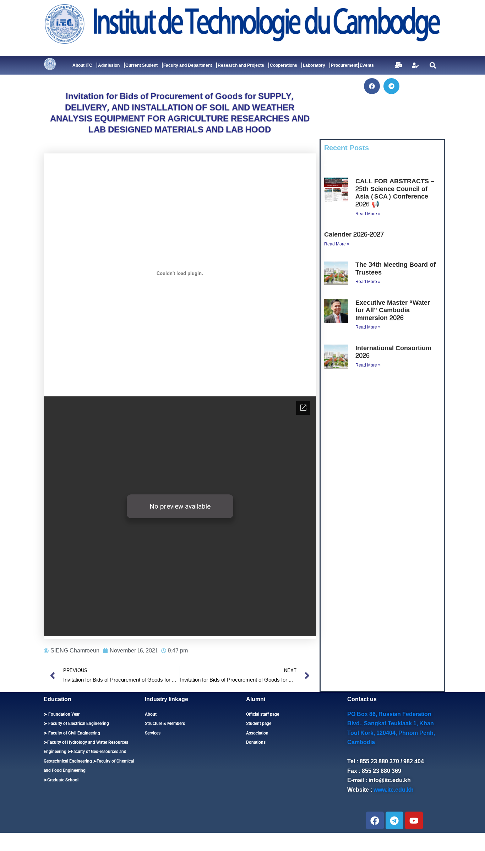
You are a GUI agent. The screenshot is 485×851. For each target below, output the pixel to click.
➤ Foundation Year (62, 714)
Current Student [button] (141, 65)
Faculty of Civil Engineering (73, 733)
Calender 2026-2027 (354, 234)
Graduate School (62, 779)
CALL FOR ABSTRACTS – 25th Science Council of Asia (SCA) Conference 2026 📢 (394, 192)
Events (367, 65)
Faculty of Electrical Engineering (78, 723)
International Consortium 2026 (393, 352)
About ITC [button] (82, 65)
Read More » (368, 214)
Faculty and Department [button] (187, 65)
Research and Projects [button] (241, 65)
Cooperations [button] (283, 65)
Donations (256, 742)
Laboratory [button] (314, 65)
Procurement (344, 65)
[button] (432, 65)
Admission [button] (109, 65)
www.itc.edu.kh (394, 790)
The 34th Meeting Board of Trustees (395, 268)
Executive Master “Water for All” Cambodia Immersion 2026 (392, 310)
